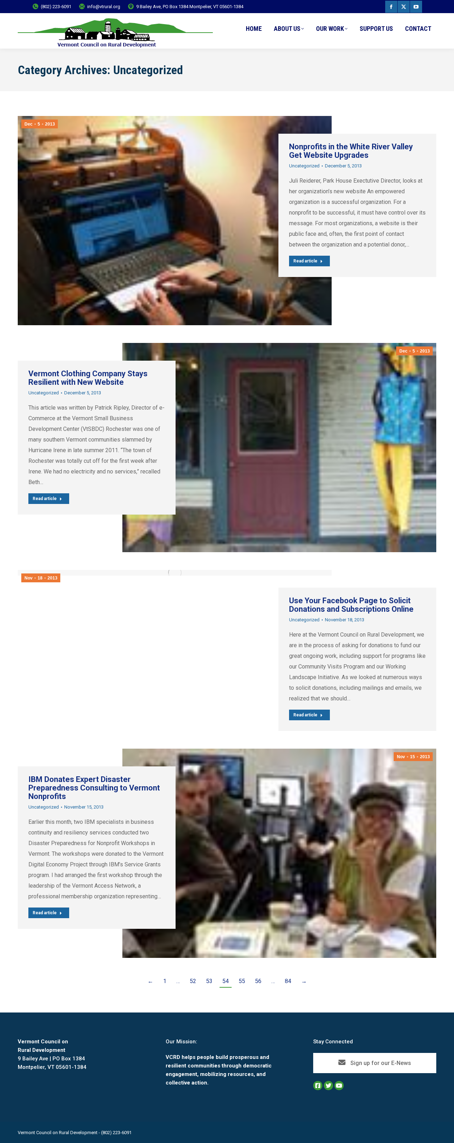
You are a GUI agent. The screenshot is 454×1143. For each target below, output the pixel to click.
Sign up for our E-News (380, 1063)
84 (288, 981)
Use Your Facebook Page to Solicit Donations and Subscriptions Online (351, 605)
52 (193, 981)
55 (242, 981)
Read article (305, 261)
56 (258, 981)
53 (209, 981)
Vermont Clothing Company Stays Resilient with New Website (88, 378)
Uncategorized (304, 165)
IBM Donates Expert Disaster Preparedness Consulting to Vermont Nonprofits (94, 788)
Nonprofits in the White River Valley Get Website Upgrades (351, 151)
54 (225, 981)
